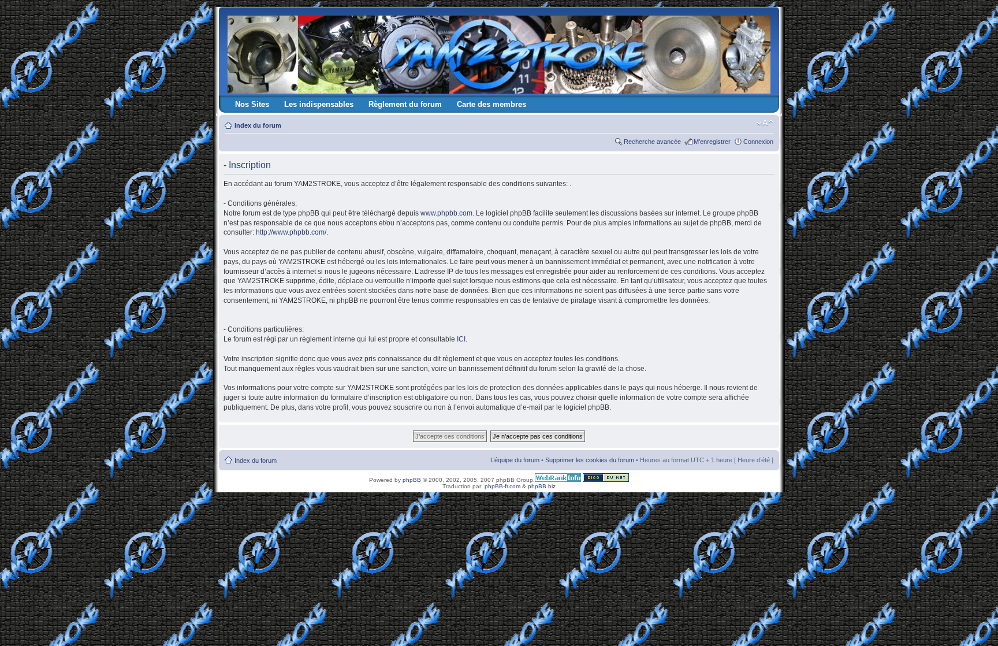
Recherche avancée (652, 141)
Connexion (758, 141)
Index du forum (257, 125)
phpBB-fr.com (502, 486)
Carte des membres (491, 104)
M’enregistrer (712, 141)
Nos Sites (252, 104)
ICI (461, 339)
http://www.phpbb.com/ (291, 232)
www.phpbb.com (446, 213)
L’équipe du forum (514, 459)
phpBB (412, 480)
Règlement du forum (405, 104)
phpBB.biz (542, 486)
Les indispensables (318, 104)
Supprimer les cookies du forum (589, 459)
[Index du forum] (500, 52)
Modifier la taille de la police (765, 123)
